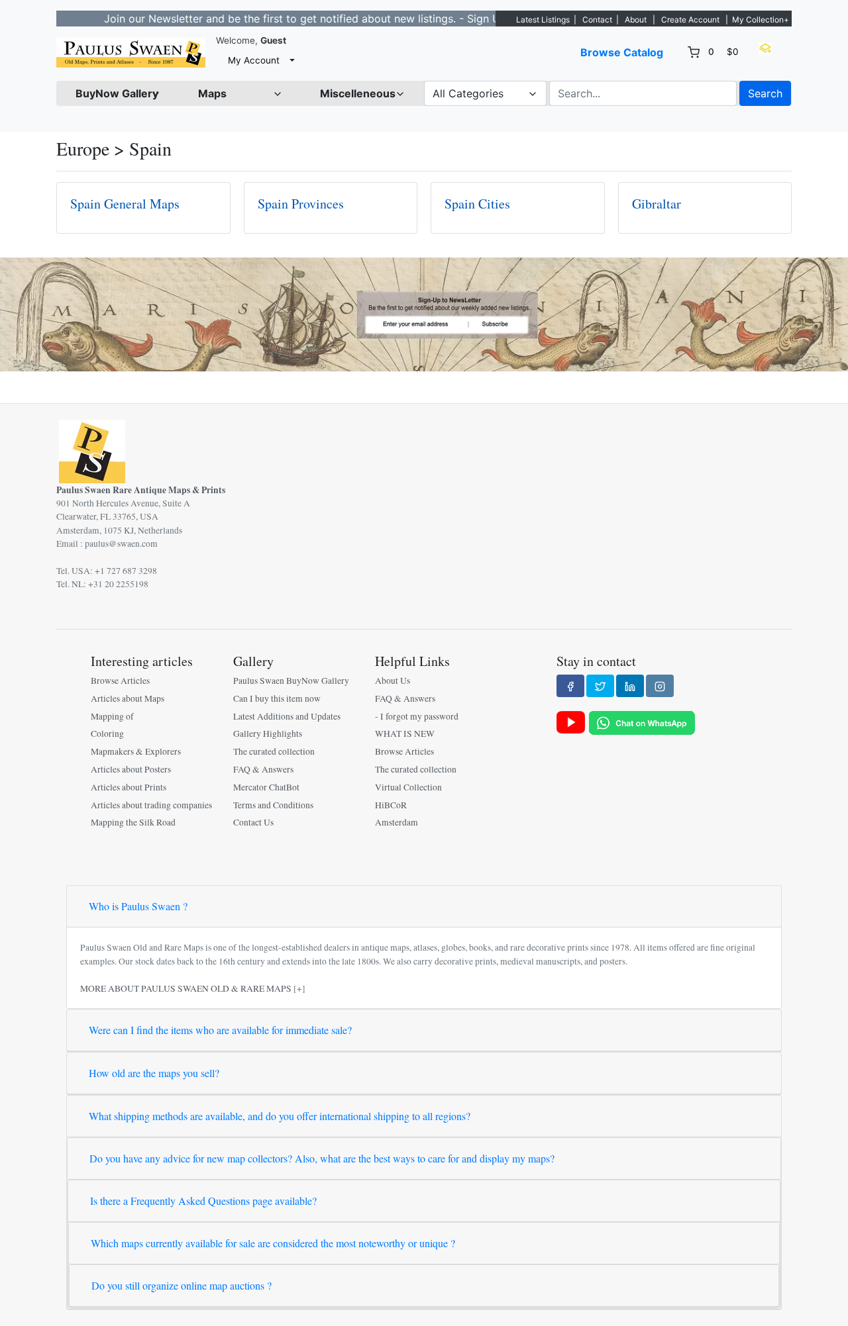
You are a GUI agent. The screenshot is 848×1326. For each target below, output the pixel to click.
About (636, 19)
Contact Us (253, 822)
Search (765, 93)
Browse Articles (120, 681)
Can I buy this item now (277, 698)
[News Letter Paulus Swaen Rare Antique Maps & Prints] (424, 313)
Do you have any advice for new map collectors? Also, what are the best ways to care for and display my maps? (322, 1158)
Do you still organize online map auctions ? (181, 1285)
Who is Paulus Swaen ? (138, 906)
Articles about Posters (131, 769)
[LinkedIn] (630, 686)
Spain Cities (477, 204)
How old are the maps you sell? (154, 1073)
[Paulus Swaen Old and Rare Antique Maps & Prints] (130, 52)
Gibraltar (656, 204)
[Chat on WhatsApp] (642, 722)
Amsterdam (396, 822)
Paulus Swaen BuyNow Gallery (291, 681)
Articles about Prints (128, 787)
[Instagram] (660, 686)
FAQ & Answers (263, 769)
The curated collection (274, 751)
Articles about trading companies (151, 805)
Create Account (690, 19)
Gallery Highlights (267, 733)
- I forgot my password (416, 716)
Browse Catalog (621, 52)
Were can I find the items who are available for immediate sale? (220, 1030)
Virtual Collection (408, 787)
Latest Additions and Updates (287, 716)
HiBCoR (391, 805)
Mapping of (112, 716)
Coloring (107, 733)
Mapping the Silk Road (133, 822)
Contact (597, 19)
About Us (392, 681)
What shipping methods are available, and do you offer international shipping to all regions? (279, 1116)
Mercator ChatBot (266, 787)
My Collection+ (760, 19)
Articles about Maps (127, 698)
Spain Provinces (301, 204)
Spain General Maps (125, 204)
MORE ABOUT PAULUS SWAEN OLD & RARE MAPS (186, 988)
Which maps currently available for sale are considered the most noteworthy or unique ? (273, 1243)
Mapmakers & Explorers (136, 751)
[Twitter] (600, 686)
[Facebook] (570, 686)
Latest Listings (543, 19)
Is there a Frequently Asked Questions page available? (203, 1201)
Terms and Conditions (273, 805)
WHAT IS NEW (405, 733)
